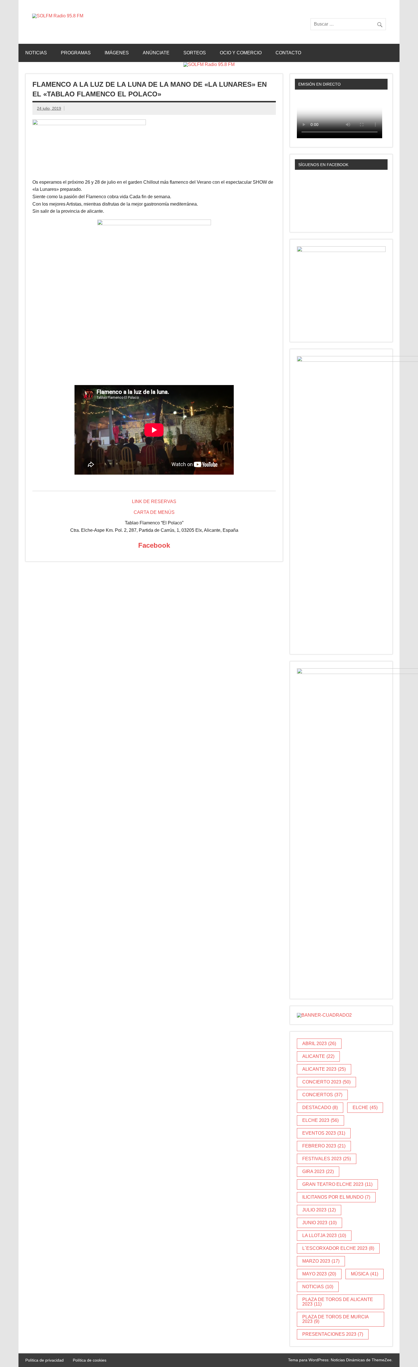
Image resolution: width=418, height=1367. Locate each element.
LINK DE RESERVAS (154, 501)
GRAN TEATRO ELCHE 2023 (337, 1184)
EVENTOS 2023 (323, 1133)
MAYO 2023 (319, 1273)
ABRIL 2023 (319, 1043)
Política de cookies (89, 1360)
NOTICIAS (317, 1286)
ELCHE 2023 (320, 1120)
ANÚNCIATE (156, 52)
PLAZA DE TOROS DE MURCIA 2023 (335, 1319)
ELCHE (365, 1107)
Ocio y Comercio (241, 52)
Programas (76, 52)
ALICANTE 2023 (324, 1069)
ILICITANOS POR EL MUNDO (336, 1197)
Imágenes (117, 52)
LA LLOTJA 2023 (324, 1235)
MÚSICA (364, 1273)
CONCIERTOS (322, 1094)
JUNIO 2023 (319, 1222)
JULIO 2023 (319, 1209)
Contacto (288, 52)
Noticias (36, 52)
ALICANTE (318, 1056)
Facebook (154, 545)
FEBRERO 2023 (323, 1145)
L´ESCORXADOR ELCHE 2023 (338, 1248)
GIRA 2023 (318, 1171)
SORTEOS (194, 52)
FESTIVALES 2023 (326, 1158)
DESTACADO (320, 1107)
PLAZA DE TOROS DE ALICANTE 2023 (337, 1301)
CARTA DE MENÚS (154, 512)
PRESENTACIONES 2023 (332, 1334)
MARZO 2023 (321, 1261)
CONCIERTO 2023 (326, 1081)
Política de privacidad (44, 1360)
